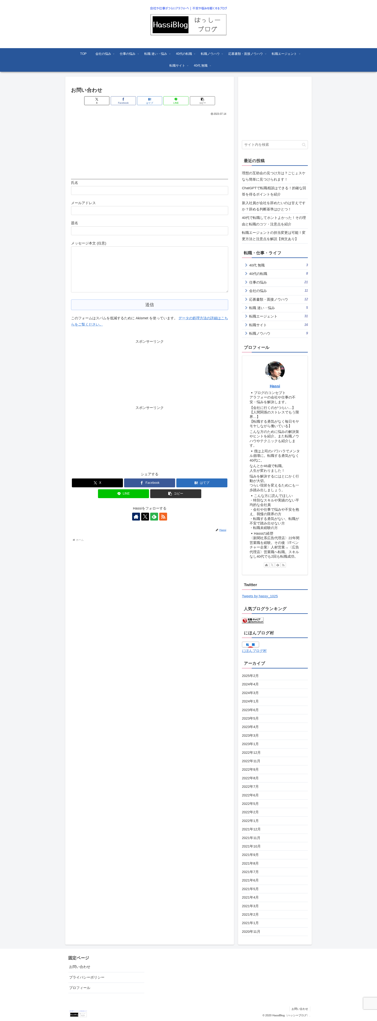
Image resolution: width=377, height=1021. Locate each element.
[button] (202, 100)
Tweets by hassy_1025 (260, 596)
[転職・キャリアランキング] (253, 620)
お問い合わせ (79, 967)
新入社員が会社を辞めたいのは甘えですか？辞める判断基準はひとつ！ (274, 206)
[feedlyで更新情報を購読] (154, 517)
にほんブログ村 (254, 651)
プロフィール (79, 988)
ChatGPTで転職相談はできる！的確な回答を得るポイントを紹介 (274, 191)
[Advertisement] (149, 146)
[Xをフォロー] (145, 517)
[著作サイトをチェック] (136, 517)
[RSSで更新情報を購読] (163, 517)
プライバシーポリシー (86, 977)
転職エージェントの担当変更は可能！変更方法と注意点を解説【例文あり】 (274, 236)
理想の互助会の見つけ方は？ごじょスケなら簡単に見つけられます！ (274, 176)
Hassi (275, 386)
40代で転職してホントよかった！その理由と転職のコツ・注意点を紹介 (274, 221)
